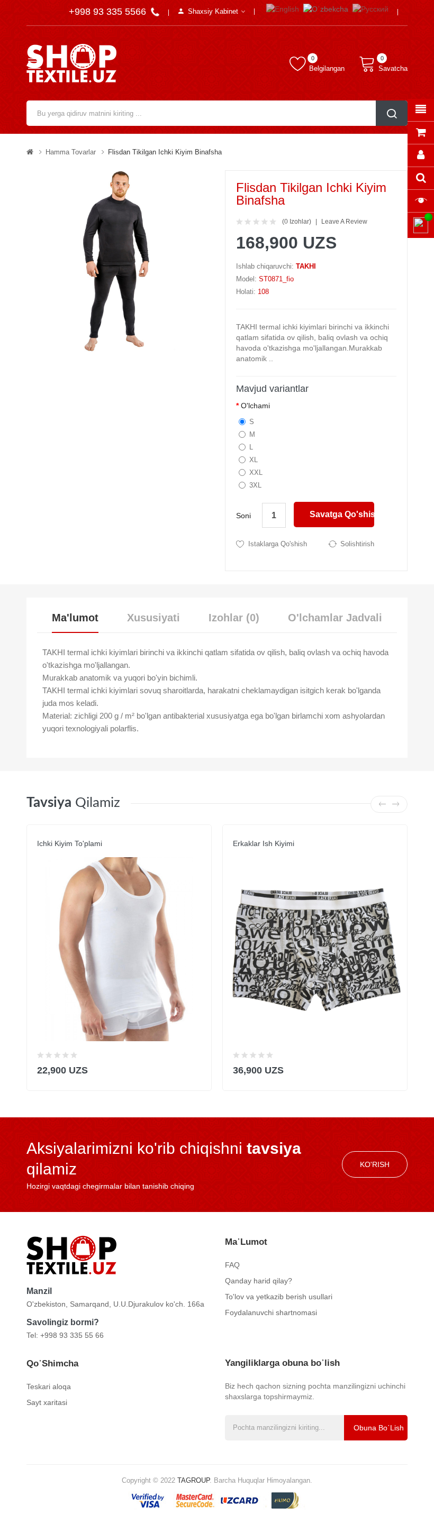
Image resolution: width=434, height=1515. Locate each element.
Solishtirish (357, 544)
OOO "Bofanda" (62, 854)
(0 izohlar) (296, 221)
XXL (256, 472)
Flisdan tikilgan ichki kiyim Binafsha (165, 152)
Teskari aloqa (48, 1386)
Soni (243, 515)
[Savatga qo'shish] (196, 1068)
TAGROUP (193, 1480)
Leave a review (344, 221)
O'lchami (255, 405)
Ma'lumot (75, 617)
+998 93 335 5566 (109, 11)
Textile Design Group (271, 854)
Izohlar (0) (234, 617)
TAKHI (306, 266)
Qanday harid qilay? (258, 1281)
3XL (255, 485)
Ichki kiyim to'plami (69, 843)
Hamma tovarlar (71, 152)
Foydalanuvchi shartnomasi (271, 1312)
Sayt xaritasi (46, 1402)
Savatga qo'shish (342, 514)
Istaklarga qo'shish (277, 544)
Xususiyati (153, 617)
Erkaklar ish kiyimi (263, 843)
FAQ (232, 1265)
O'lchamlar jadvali (335, 617)
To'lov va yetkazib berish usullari (278, 1296)
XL (253, 460)
